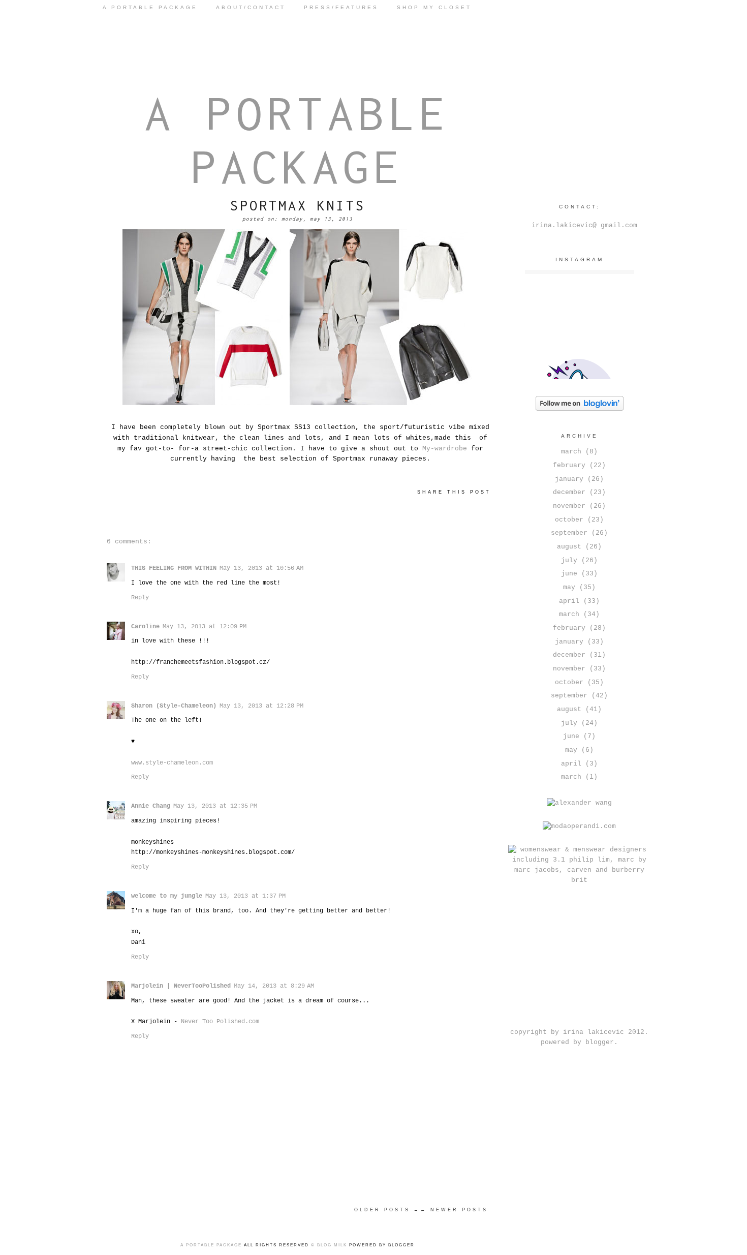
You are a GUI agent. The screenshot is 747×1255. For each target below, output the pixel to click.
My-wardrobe (444, 448)
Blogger (599, 1042)
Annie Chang (150, 806)
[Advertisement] (579, 960)
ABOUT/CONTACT (251, 7)
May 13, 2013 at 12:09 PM (204, 626)
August (569, 546)
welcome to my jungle (166, 896)
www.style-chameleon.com (172, 763)
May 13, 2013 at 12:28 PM (261, 706)
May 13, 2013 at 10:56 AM (261, 568)
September (569, 533)
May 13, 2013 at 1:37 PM (245, 896)
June (569, 573)
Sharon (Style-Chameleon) (173, 706)
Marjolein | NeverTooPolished (181, 986)
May (569, 587)
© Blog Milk (329, 1245)
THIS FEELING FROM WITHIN (173, 568)
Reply (140, 597)
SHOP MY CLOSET (434, 7)
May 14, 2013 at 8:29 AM (274, 986)
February (569, 465)
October (569, 520)
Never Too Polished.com (220, 1021)
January (569, 479)
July (569, 560)
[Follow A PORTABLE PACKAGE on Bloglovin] (580, 409)
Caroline (145, 626)
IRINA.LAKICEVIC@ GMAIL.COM (584, 225)
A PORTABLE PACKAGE (150, 7)
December (569, 492)
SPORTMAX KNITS (297, 205)
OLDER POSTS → (387, 1209)
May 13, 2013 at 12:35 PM (215, 806)
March (571, 451)
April (569, 601)
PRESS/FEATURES (341, 7)
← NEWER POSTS (454, 1209)
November (569, 506)
